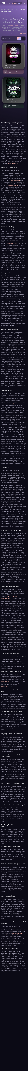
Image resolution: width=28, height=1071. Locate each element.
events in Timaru (14, 25)
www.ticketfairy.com (13, 163)
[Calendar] (23, 38)
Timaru (21, 22)
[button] (13, 38)
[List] (19, 38)
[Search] (10, 3)
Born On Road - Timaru (10, 65)
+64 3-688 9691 (22, 33)
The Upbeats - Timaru (10, 99)
